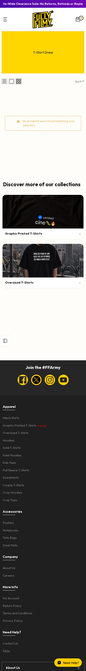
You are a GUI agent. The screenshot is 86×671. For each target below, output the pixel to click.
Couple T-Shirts (13, 485)
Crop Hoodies (12, 492)
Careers (8, 575)
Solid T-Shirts (12, 448)
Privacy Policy (13, 621)
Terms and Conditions (17, 613)
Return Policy (12, 606)
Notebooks (10, 530)
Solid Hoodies (12, 455)
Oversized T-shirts (15, 433)
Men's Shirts (11, 418)
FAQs (6, 651)
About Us (9, 568)
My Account (11, 598)
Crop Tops (10, 500)
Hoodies (8, 440)
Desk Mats (10, 545)
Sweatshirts (11, 477)
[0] (78, 19)
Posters (8, 523)
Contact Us (10, 643)
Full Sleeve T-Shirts (16, 470)
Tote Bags (10, 538)
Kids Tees (9, 463)
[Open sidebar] (5, 341)
